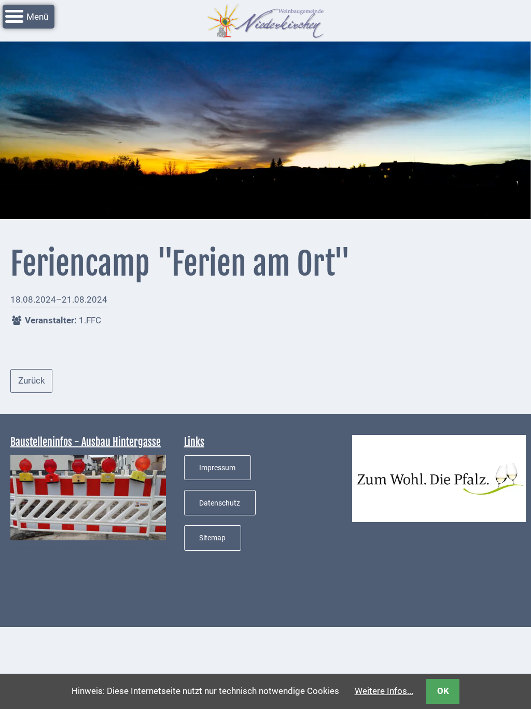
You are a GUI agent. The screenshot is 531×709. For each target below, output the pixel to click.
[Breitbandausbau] (88, 497)
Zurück (31, 380)
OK (443, 691)
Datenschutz (219, 503)
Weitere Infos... (384, 691)
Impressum (217, 467)
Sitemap (212, 538)
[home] (265, 20)
